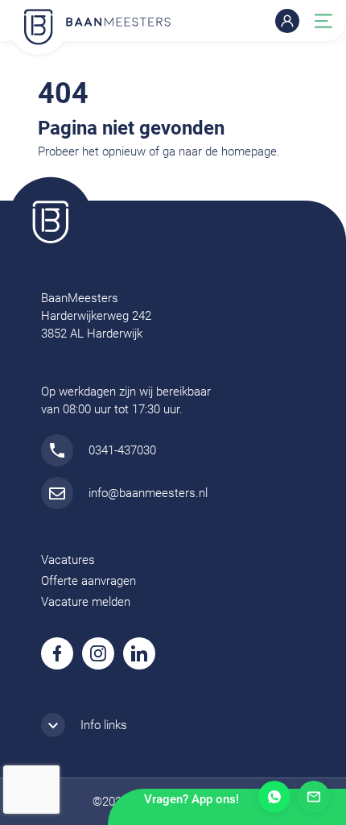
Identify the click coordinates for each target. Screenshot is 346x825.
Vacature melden (85, 602)
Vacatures (68, 560)
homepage (249, 151)
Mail (314, 797)
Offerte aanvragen (88, 581)
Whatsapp (274, 797)
